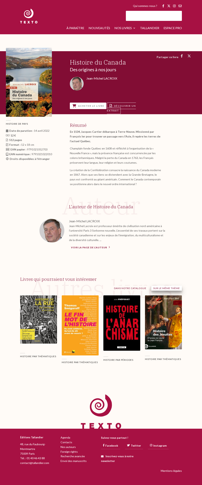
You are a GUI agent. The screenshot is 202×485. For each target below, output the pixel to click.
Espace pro (173, 28)
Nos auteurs (68, 447)
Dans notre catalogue (130, 288)
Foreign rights (69, 451)
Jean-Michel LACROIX (84, 221)
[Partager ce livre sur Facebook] (181, 56)
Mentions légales (171, 470)
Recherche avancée (73, 456)
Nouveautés (99, 28)
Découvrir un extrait (121, 108)
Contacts (66, 442)
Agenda (65, 437)
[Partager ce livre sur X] (189, 56)
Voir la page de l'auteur (89, 247)
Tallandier (149, 28)
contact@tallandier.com (34, 463)
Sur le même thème (166, 288)
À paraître (75, 28)
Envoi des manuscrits (74, 461)
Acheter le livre (91, 105)
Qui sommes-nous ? (145, 6)
